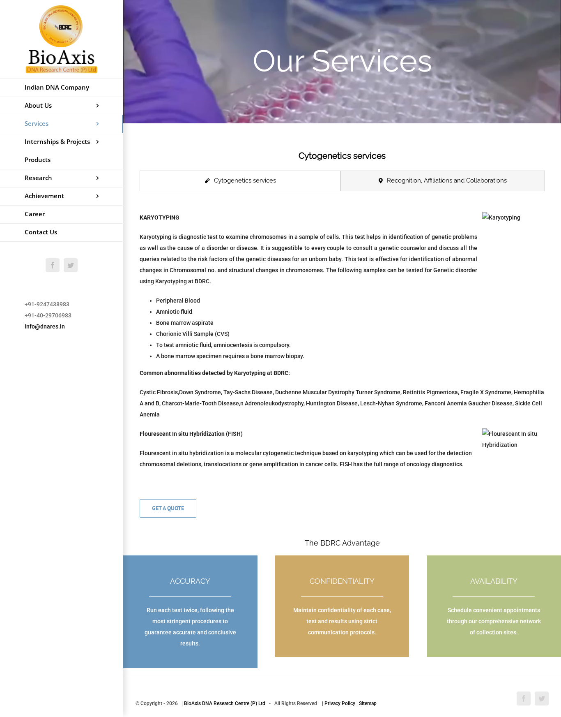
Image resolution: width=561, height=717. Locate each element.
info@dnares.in (45, 326)
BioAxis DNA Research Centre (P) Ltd (224, 703)
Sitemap (368, 703)
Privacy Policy (339, 703)
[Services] (342, 61)
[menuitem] (61, 88)
